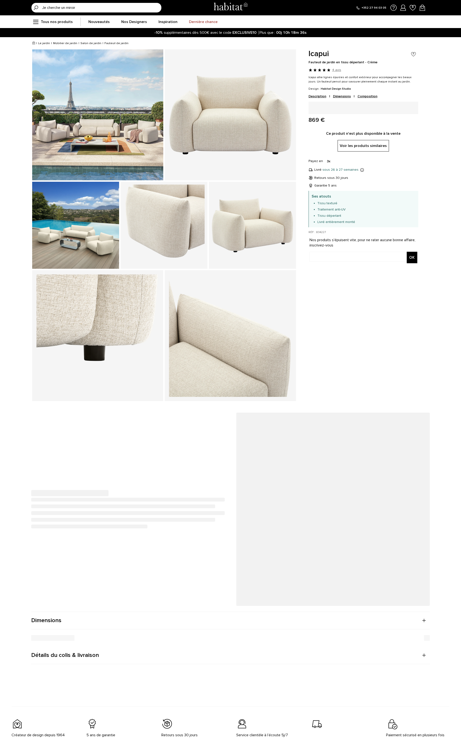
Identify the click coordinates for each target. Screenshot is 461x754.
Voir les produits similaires (363, 145)
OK (412, 257)
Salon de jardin (90, 43)
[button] (230, 620)
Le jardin (44, 43)
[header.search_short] (36, 8)
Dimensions (342, 96)
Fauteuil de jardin (116, 43)
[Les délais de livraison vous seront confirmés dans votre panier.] (362, 169)
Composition (367, 96)
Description (317, 96)
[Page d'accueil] (230, 7)
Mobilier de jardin (65, 43)
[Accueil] (33, 43)
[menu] (35, 22)
